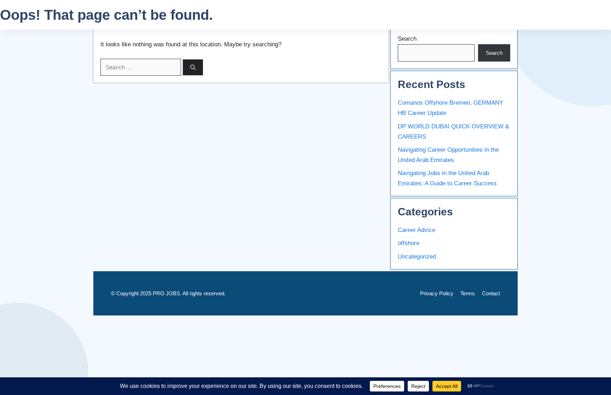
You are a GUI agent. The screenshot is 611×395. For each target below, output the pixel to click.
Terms (467, 293)
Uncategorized (417, 256)
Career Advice (416, 230)
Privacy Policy (436, 293)
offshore (408, 243)
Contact (491, 293)
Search (407, 38)
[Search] (193, 67)
